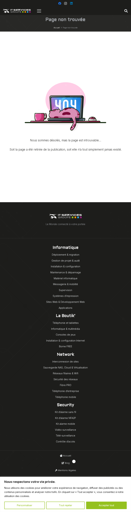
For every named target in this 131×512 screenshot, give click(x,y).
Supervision (65, 290)
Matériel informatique (65, 278)
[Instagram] (65, 3)
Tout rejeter (65, 505)
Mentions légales (66, 470)
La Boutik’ (65, 316)
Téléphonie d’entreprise (65, 391)
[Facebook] (60, 3)
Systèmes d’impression (65, 295)
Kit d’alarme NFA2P (65, 418)
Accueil (66, 455)
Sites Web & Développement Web (65, 301)
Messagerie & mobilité (65, 284)
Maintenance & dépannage (65, 272)
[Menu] (39, 11)
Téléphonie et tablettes (66, 322)
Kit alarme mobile (65, 423)
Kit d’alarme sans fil (65, 412)
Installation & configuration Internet (65, 340)
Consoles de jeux (65, 334)
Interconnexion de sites (65, 361)
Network (65, 355)
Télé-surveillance (65, 435)
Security (65, 405)
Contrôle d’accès (65, 441)
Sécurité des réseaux (66, 379)
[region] (65, 494)
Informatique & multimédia (65, 328)
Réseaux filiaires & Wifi (65, 373)
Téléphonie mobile (65, 397)
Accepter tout (106, 505)
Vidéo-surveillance (65, 429)
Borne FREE (65, 346)
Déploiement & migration (65, 254)
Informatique (65, 248)
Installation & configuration (65, 266)
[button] (126, 11)
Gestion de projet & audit (66, 260)
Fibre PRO (65, 385)
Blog (67, 463)
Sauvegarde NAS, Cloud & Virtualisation (65, 367)
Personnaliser (24, 505)
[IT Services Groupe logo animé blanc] (17, 11)
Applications (65, 307)
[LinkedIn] (71, 3)
